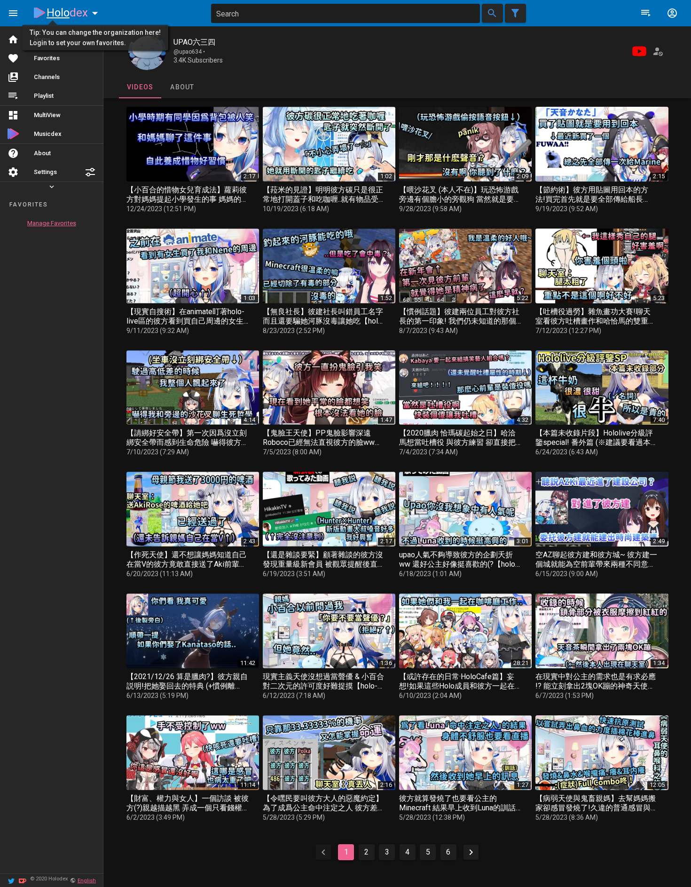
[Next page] (471, 852)
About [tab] (182, 87)
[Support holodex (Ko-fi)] (22, 880)
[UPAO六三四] (147, 51)
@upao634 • (189, 51)
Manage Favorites (51, 223)
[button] (90, 172)
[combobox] (345, 13)
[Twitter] (11, 880)
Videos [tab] (139, 87)
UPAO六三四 (194, 42)
